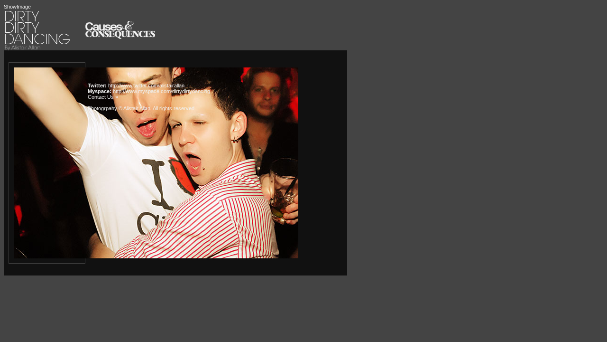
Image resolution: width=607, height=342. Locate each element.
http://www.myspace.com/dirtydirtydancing (161, 91)
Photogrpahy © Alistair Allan (119, 108)
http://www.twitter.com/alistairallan (146, 85)
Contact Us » (103, 97)
